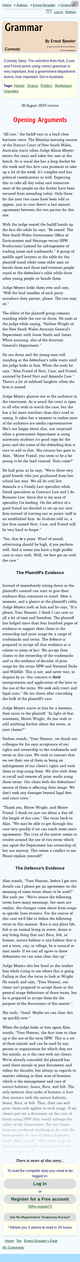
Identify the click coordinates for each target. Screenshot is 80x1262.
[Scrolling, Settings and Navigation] (74, 4)
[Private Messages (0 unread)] (49, 12)
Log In (58, 12)
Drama (32, 86)
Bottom (71, 12)
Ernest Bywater (44, 5)
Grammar (68, 5)
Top (18, 1241)
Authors (22, 5)
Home (6, 5)
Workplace (63, 86)
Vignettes (11, 91)
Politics (46, 86)
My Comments (13, 1247)
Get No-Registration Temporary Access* (40, 1217)
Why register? (40, 1206)
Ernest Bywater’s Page (41, 1241)
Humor (19, 86)
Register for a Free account (40, 1199)
